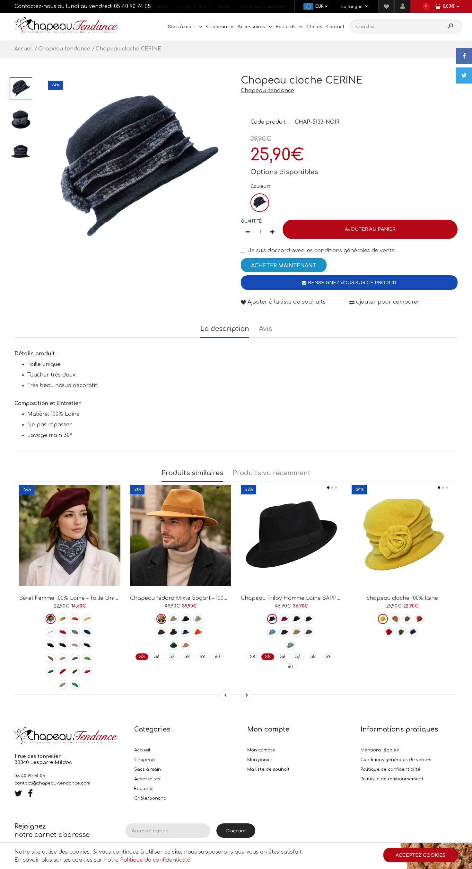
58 (187, 656)
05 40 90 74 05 (132, 6)
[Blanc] (51, 632)
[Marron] (63, 645)
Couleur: (260, 186)
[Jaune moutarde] (87, 619)
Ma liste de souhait (268, 769)
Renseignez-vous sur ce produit (352, 282)
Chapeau (144, 760)
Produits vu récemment (271, 473)
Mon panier (260, 760)
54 (253, 656)
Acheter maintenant (283, 266)
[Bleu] (186, 632)
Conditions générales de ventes (396, 760)
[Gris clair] (63, 685)
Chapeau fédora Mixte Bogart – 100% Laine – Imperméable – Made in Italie (228, 598)
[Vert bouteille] (51, 672)
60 (217, 656)
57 (172, 656)
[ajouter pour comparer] (69, 563)
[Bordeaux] (51, 619)
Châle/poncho (150, 798)
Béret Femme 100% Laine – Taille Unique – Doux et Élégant (95, 598)
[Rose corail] (75, 619)
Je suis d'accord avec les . (322, 250)
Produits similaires (192, 473)
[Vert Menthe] (75, 685)
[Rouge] (63, 632)
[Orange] (198, 632)
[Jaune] (63, 619)
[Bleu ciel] (272, 632)
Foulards (143, 788)
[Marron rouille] (63, 672)
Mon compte (155, 6)
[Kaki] (75, 672)
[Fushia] (87, 672)
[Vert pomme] (87, 658)
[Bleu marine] (87, 645)
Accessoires (147, 779)
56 (157, 656)
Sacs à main (147, 769)
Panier (224, 6)
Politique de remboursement (392, 779)
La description (224, 329)
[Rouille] (419, 619)
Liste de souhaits (193, 6)
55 (142, 656)
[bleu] (75, 632)
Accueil (142, 750)
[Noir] (259, 202)
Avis (265, 329)
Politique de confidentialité (390, 769)
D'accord (236, 831)
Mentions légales (380, 750)
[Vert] (51, 658)
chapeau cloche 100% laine (402, 598)
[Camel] (186, 645)
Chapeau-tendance (267, 90)
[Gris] (309, 632)
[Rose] (75, 645)
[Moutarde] (383, 619)
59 (202, 656)
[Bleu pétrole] (87, 632)
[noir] (51, 645)
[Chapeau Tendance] (66, 32)
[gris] (75, 658)
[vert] (174, 645)
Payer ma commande (262, 6)
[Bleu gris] (290, 645)
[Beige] (63, 658)
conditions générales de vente (354, 250)
